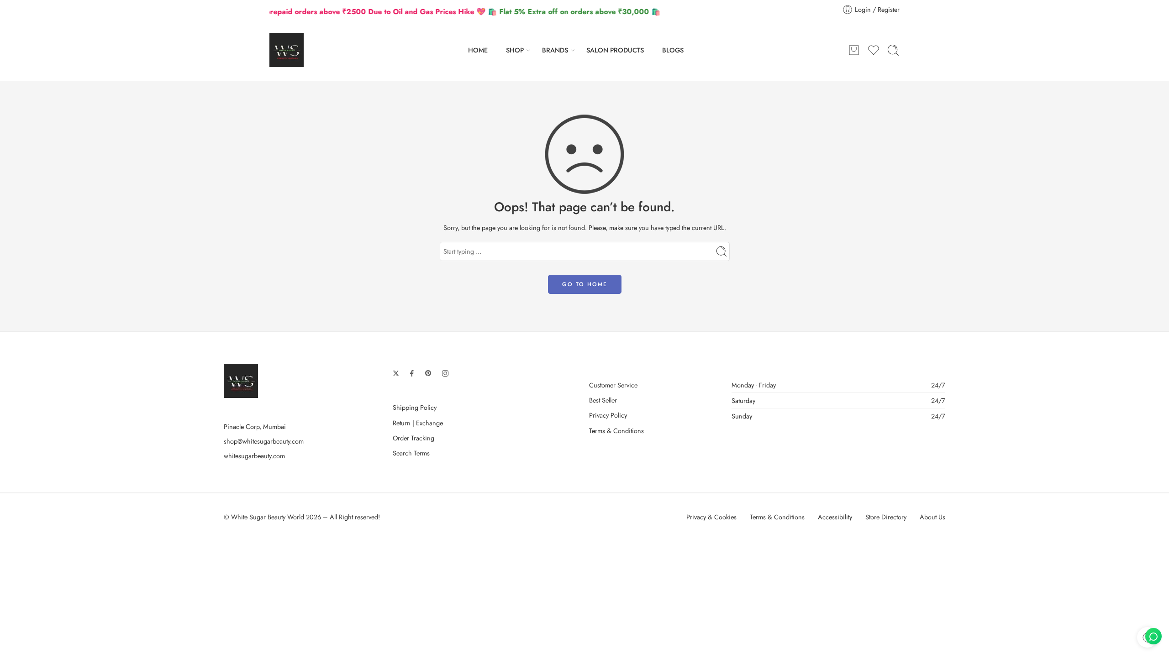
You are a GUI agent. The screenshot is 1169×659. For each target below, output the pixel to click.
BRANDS (555, 50)
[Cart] (854, 50)
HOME (478, 50)
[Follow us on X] (396, 373)
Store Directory (885, 517)
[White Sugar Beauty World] (241, 380)
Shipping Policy (415, 407)
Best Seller (603, 400)
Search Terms (411, 453)
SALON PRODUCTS (615, 50)
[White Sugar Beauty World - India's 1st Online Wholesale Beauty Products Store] (286, 50)
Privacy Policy (608, 415)
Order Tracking (413, 438)
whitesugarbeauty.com (254, 455)
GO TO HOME (584, 284)
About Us (932, 517)
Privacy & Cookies (711, 517)
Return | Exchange (418, 423)
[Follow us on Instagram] (445, 373)
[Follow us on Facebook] (412, 373)
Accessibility (835, 517)
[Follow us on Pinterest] (428, 373)
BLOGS (673, 50)
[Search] (893, 50)
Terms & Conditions (616, 430)
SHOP (515, 50)
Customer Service (613, 385)
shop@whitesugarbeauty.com (264, 441)
